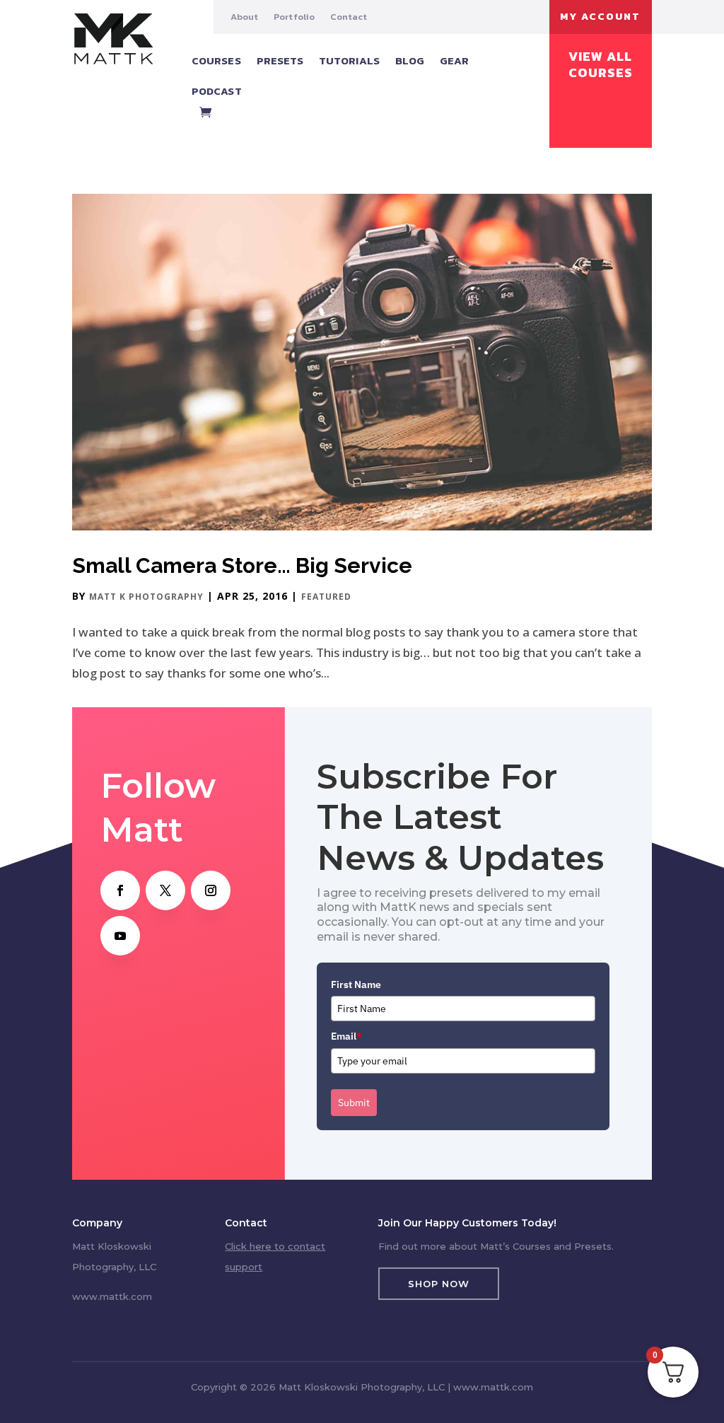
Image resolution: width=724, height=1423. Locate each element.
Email (346, 1036)
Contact (348, 17)
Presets (280, 60)
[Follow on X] (165, 890)
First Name (356, 984)
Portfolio (294, 17)
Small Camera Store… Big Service (242, 565)
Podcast (217, 91)
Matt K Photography (146, 597)
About (244, 17)
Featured (326, 597)
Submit (354, 1102)
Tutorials (349, 60)
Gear (454, 60)
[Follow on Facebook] (120, 890)
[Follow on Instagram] (210, 890)
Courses (216, 60)
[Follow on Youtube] (120, 936)
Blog (409, 60)
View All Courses (600, 64)
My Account (600, 16)
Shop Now (438, 1283)
